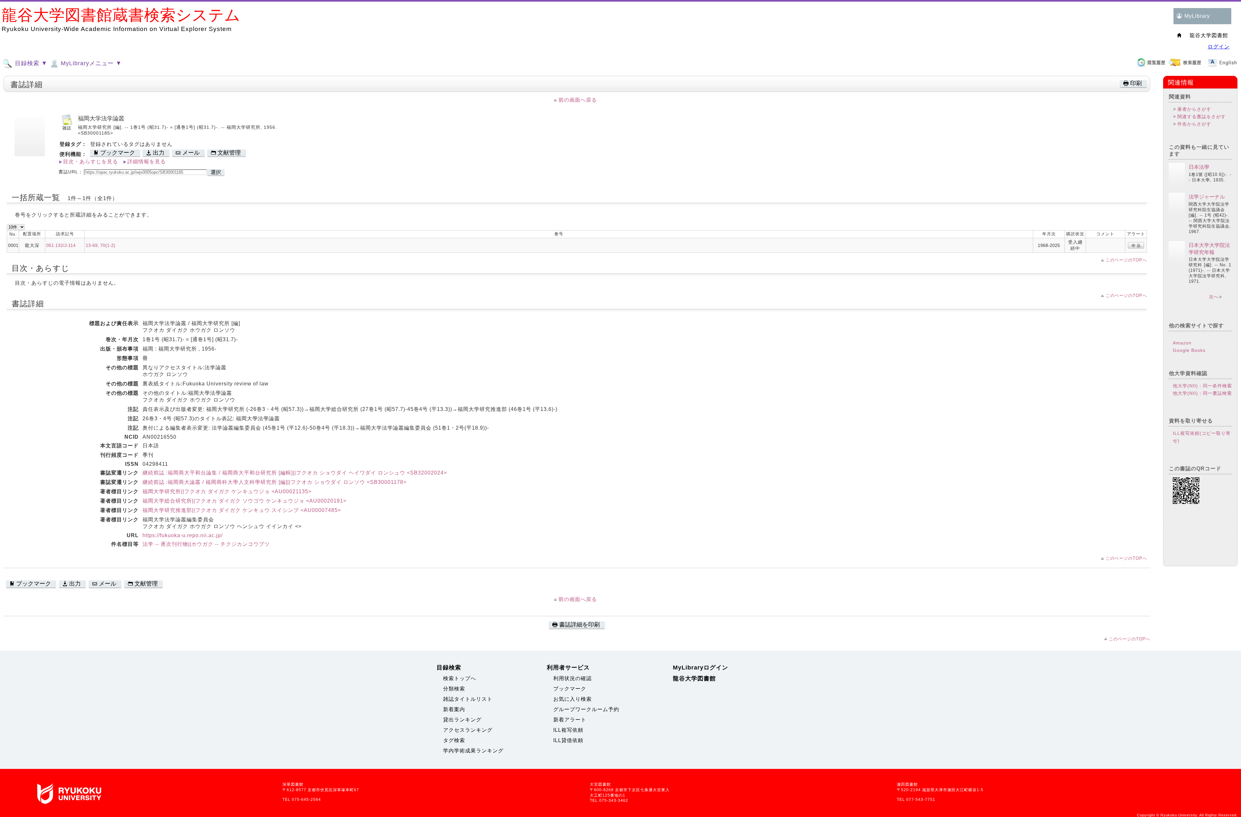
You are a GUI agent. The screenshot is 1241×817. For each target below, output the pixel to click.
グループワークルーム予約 (586, 709)
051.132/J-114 (61, 245)
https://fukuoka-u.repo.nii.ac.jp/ (183, 535)
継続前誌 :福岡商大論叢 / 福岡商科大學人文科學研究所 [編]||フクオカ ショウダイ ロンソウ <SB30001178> (275, 482)
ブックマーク (569, 688)
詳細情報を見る (146, 161)
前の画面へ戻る (577, 100)
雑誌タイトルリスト (468, 699)
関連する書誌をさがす (1201, 116)
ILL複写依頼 (568, 730)
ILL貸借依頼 (568, 740)
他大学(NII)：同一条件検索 (1202, 385)
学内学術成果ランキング (473, 750)
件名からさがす (1194, 124)
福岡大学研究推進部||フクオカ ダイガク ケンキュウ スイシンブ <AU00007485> (242, 510)
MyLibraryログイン (700, 667)
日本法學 (1199, 167)
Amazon (1182, 342)
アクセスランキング (468, 730)
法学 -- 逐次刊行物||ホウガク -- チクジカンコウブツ (206, 544)
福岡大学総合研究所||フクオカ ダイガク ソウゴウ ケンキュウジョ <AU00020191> (244, 501)
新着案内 (454, 709)
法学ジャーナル (1207, 196)
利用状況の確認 (572, 678)
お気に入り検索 (572, 699)
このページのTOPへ (1126, 260)
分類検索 (454, 688)
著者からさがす (1194, 109)
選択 (216, 172)
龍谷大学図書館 (694, 678)
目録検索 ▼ (30, 63)
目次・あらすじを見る (90, 161)
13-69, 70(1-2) (100, 245)
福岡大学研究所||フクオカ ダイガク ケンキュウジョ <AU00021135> (227, 491)
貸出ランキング (462, 719)
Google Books (1189, 350)
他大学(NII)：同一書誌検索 (1202, 393)
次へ (1214, 296)
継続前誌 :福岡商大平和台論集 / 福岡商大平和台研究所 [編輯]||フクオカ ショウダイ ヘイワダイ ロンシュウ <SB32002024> (295, 472)
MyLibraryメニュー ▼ (90, 63)
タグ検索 (454, 740)
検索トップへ (459, 678)
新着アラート (569, 719)
